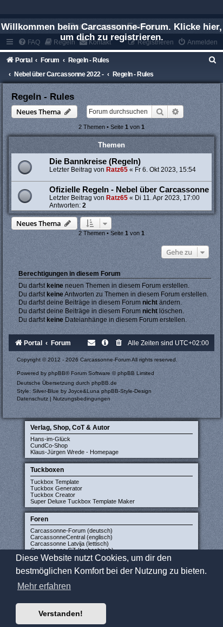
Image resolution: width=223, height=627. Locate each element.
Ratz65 (117, 169)
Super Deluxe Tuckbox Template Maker (82, 501)
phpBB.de (104, 383)
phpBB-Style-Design (126, 391)
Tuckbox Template (54, 482)
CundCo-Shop (49, 445)
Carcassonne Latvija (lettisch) (69, 543)
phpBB (56, 373)
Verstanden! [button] (60, 613)
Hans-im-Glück (50, 439)
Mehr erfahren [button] (44, 586)
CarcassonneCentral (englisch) (71, 537)
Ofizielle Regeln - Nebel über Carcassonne (129, 189)
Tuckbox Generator (56, 488)
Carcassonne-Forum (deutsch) (71, 530)
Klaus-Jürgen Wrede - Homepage (74, 452)
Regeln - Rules (42, 96)
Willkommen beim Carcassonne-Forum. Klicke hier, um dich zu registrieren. (111, 32)
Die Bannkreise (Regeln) (95, 161)
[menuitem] (213, 60)
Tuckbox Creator (52, 495)
